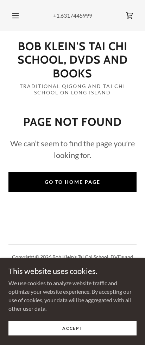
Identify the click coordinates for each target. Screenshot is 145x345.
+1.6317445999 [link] (72, 15)
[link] (129, 15)
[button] (15, 15)
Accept (72, 328)
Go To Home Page (72, 182)
